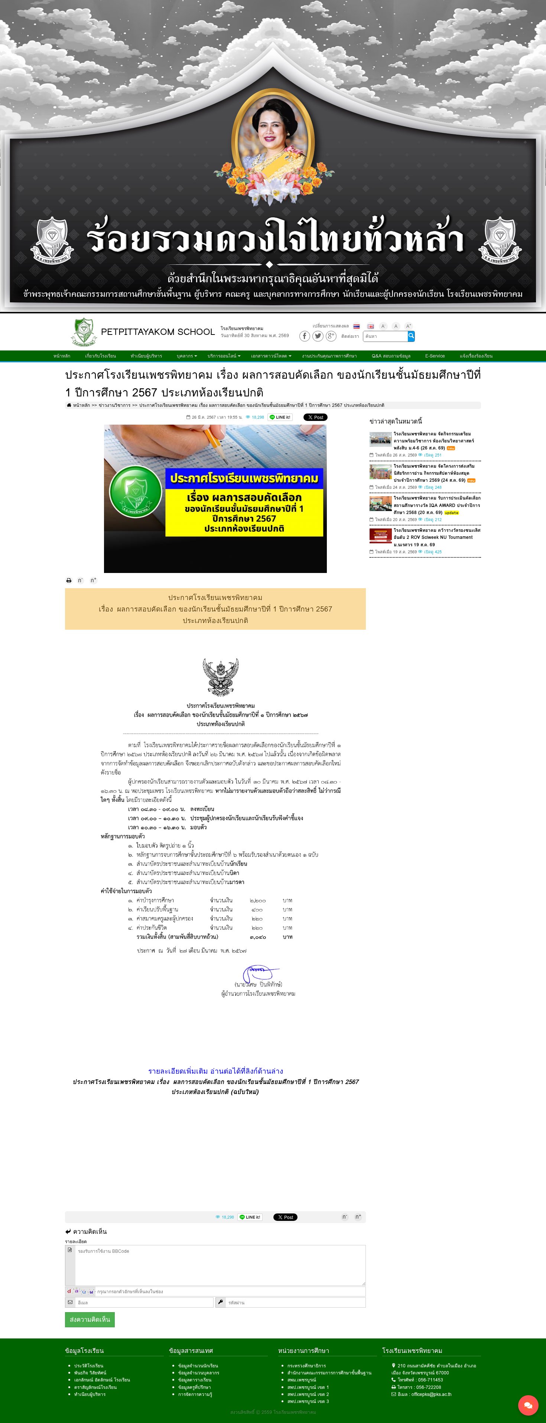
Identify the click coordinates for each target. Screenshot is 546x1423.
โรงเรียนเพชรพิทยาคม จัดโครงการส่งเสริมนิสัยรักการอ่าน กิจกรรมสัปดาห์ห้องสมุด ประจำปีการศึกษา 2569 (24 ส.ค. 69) (434, 473)
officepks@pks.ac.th (432, 1394)
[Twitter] (317, 336)
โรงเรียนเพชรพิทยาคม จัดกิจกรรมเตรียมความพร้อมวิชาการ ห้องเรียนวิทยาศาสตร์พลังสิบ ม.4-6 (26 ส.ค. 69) (434, 440)
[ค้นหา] (411, 336)
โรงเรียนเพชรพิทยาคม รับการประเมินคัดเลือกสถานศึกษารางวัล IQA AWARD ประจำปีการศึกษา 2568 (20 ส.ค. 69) (437, 504)
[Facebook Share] (304, 336)
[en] (370, 326)
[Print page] (69, 581)
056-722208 (428, 1387)
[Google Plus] (331, 336)
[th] (356, 326)
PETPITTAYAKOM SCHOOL (158, 332)
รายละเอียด (76, 1241)
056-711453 (430, 1379)
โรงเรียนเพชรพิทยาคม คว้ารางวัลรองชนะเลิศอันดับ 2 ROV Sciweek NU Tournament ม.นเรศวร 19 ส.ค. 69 (437, 537)
